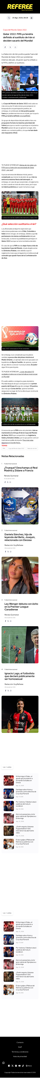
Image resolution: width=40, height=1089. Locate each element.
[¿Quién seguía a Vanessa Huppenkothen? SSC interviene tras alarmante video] (9, 831)
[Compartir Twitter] (10, 47)
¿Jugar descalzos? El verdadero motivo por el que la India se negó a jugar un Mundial (20, 374)
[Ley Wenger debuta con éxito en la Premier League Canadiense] (20, 644)
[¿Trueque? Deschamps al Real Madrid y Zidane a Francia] (20, 505)
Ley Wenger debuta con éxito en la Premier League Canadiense (21, 606)
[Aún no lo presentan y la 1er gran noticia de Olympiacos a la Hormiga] (9, 818)
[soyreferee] (20, 7)
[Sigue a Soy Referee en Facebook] (9, 1065)
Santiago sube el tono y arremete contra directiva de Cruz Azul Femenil (26, 791)
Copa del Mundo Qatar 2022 (16, 448)
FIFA (4, 448)
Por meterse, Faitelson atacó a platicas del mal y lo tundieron (26, 804)
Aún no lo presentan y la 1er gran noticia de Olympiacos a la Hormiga (26, 816)
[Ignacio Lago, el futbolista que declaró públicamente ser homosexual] (20, 714)
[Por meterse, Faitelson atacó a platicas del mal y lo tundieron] (9, 806)
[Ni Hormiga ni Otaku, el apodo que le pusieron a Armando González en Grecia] (9, 780)
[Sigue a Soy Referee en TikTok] (23, 1065)
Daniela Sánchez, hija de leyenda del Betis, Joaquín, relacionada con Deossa (20, 537)
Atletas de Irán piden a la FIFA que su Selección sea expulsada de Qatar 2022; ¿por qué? (19, 167)
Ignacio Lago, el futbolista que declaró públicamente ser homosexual (20, 676)
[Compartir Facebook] (5, 47)
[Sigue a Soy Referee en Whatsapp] (20, 1063)
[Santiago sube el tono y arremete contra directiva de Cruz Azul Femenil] (9, 794)
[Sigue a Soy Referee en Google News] (28, 1065)
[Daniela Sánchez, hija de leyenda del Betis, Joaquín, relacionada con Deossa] (20, 575)
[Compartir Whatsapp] (15, 47)
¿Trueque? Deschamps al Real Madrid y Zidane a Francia (21, 469)
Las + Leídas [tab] (7, 767)
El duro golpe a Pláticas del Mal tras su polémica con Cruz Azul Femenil (25, 842)
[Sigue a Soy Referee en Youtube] (19, 1065)
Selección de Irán (32, 448)
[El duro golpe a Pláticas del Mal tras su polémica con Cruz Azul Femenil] (9, 844)
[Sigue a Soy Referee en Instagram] (16, 1065)
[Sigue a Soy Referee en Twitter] (12, 1065)
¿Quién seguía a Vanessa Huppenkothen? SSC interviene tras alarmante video (25, 829)
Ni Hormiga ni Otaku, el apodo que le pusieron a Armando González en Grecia (24, 779)
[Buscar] (8, 18)
